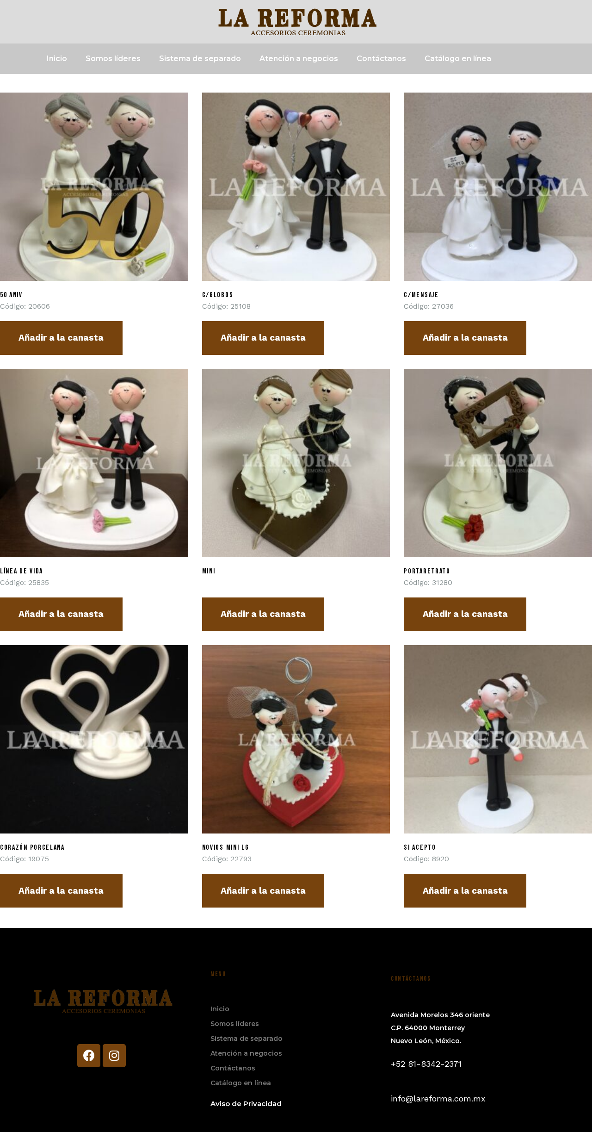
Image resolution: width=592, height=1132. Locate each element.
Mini (209, 571)
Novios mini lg (225, 847)
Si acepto (420, 847)
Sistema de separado (200, 58)
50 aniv (11, 295)
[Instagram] (114, 1055)
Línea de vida (21, 571)
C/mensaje (421, 295)
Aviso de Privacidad (246, 1103)
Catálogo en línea (458, 58)
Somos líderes (113, 58)
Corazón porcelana (32, 847)
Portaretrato (427, 571)
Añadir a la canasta (61, 337)
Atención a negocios (298, 58)
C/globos (218, 295)
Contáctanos (381, 58)
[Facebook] (88, 1055)
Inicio (57, 58)
